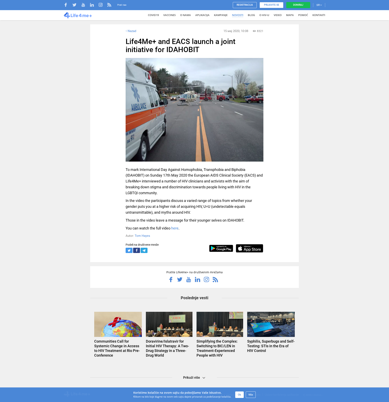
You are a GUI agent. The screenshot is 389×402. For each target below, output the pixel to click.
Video (278, 15)
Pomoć (303, 15)
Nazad (132, 31)
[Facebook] (68, 5)
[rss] (109, 5)
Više (250, 394)
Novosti (237, 15)
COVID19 (153, 15)
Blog (251, 15)
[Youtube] (85, 5)
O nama (185, 15)
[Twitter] (76, 5)
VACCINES (169, 15)
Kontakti (318, 15)
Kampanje (221, 15)
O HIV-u (264, 15)
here (174, 228)
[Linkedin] (94, 5)
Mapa (290, 15)
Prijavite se (271, 4)
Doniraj (298, 4)
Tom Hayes (142, 236)
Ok (239, 394)
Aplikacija (202, 15)
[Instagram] (103, 5)
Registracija (245, 4)
